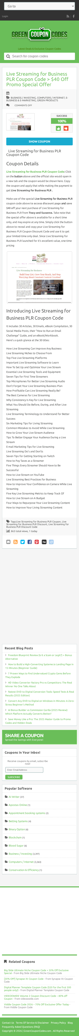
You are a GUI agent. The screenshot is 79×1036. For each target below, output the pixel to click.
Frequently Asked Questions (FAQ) (21, 1026)
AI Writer (14, 796)
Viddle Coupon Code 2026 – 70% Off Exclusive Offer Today (36, 1004)
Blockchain (15, 837)
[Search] (8, 56)
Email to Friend (8, 542)
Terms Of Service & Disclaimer (32, 1022)
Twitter (22, 542)
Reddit (51, 542)
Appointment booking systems (27, 813)
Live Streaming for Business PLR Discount (36, 523)
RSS (67, 16)
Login (5, 16)
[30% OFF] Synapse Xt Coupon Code (24, 978)
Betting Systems (18, 821)
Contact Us (8, 1022)
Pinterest (37, 542)
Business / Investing (23, 97)
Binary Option (17, 829)
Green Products (47, 100)
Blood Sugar (16, 845)
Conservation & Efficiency (24, 869)
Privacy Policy (58, 1022)
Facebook (30, 542)
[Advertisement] (39, 598)
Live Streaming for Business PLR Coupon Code (33, 153)
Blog (70, 1022)
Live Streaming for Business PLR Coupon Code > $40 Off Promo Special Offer (37, 79)
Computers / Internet (51, 97)
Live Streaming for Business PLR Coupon (38, 521)
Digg (44, 542)
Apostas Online (18, 804)
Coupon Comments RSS (15, 542)
